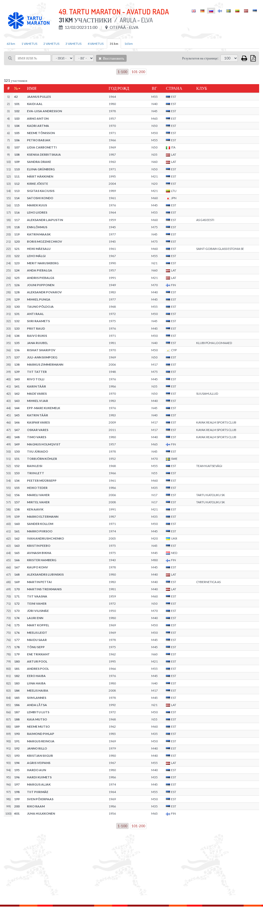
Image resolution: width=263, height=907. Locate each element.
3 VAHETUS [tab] (73, 44)
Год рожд (119, 88)
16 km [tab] (128, 44)
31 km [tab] (114, 44)
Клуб (201, 88)
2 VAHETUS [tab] (51, 44)
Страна (174, 88)
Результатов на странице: (200, 58)
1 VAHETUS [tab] (29, 44)
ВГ (154, 88)
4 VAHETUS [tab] (96, 44)
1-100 (122, 71)
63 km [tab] (11, 44)
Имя (31, 88)
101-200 (138, 71)
